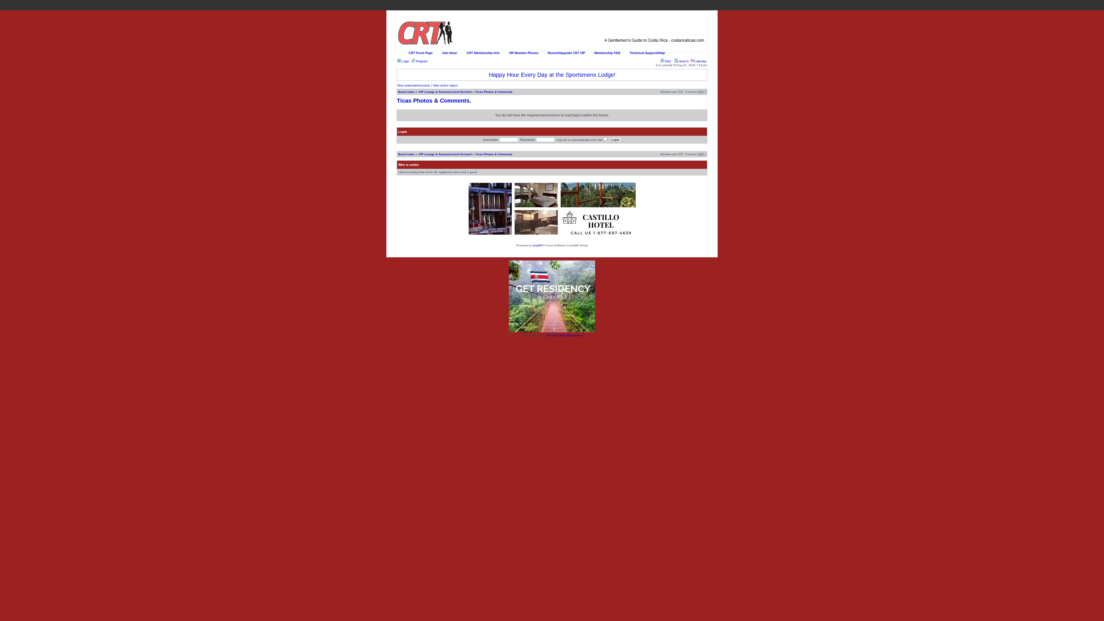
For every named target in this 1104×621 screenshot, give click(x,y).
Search (683, 61)
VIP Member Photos (523, 53)
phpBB (537, 245)
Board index (406, 91)
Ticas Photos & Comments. (494, 91)
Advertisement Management (564, 335)
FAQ (667, 61)
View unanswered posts (413, 85)
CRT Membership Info (483, 53)
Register (421, 61)
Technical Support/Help (647, 53)
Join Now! (449, 53)
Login (405, 61)
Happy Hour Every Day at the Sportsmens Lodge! (552, 75)
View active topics (445, 85)
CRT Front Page (421, 53)
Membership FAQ (607, 53)
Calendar (700, 61)
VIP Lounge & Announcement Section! (445, 91)
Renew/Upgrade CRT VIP (566, 53)
